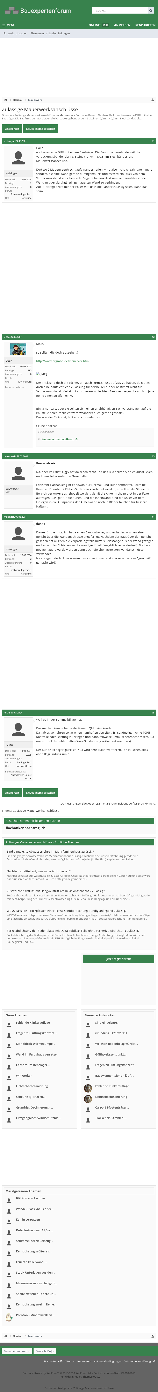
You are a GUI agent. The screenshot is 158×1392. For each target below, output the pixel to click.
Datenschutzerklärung (137, 1361)
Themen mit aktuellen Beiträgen (50, 33)
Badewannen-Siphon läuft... (114, 1076)
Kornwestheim (23, 766)
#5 (153, 712)
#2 (153, 336)
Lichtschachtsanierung (32, 1086)
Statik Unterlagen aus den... (35, 1272)
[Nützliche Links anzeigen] (152, 100)
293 (29, 370)
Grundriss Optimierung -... (34, 1107)
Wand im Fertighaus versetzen (37, 1054)
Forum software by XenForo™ (57, 1373)
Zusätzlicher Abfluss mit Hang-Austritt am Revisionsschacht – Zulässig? (56, 891)
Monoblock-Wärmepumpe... (35, 1044)
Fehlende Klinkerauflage (33, 1022)
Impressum (84, 1361)
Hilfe (60, 1361)
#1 (153, 141)
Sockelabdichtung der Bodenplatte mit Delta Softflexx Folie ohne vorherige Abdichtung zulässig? (73, 931)
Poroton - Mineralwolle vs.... (36, 1315)
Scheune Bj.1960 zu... (30, 1097)
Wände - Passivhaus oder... (35, 1209)
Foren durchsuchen (15, 33)
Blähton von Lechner (30, 1198)
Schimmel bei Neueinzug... (34, 1241)
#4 (153, 516)
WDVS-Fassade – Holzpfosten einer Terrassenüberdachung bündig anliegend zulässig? (66, 911)
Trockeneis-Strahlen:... (111, 1118)
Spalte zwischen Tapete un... (36, 1294)
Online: (98, 25)
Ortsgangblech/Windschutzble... (38, 1118)
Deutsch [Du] (44, 1351)
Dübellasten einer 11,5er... (34, 1230)
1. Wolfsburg (24, 381)
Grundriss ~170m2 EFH (111, 1033)
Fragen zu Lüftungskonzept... (36, 1033)
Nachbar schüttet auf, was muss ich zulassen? (39, 871)
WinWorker (24, 1076)
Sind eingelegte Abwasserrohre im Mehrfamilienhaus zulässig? (50, 851)
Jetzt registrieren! (118, 959)
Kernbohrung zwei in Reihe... (36, 1304)
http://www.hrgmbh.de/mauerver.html (62, 361)
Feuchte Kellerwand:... (31, 1262)
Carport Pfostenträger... (33, 1065)
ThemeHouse (91, 1376)
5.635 (28, 754)
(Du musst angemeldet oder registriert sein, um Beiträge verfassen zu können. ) (108, 803)
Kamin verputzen (28, 1219)
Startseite (50, 1361)
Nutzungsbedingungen (107, 1361)
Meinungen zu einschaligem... (37, 1283)
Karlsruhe (26, 197)
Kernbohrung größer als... (34, 1251)
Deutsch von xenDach (114, 1373)
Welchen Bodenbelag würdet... (116, 1044)
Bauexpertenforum (15, 1351)
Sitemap (70, 1361)
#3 (153, 456)
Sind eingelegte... (107, 1022)
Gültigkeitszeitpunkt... (111, 1054)
